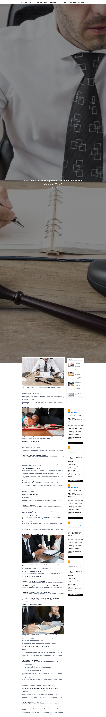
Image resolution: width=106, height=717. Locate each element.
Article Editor (57, 187)
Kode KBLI (49, 489)
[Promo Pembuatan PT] (69, 561)
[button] (47, 2)
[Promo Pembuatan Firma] (69, 485)
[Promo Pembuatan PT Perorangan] (69, 523)
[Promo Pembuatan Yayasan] (69, 447)
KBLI (55, 655)
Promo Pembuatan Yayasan (73, 450)
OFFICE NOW (25, 387)
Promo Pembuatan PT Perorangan (75, 525)
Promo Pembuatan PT (72, 564)
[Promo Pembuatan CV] (69, 410)
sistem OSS (41, 518)
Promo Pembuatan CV (72, 412)
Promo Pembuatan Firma (73, 487)
